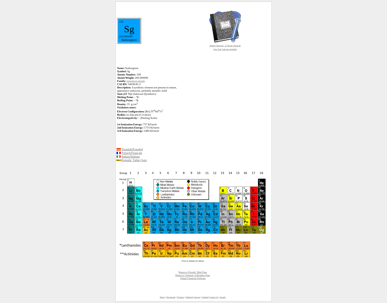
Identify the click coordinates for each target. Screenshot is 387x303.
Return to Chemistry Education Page (192, 275)
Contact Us (213, 297)
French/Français (132, 153)
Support (197, 297)
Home (162, 297)
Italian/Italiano (131, 156)
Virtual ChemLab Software (193, 278)
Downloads (170, 297)
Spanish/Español (132, 149)
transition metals (136, 81)
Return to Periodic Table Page (193, 272)
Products (180, 297)
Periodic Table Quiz (134, 160)
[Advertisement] (225, 97)
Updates (205, 297)
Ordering (189, 297)
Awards (223, 297)
